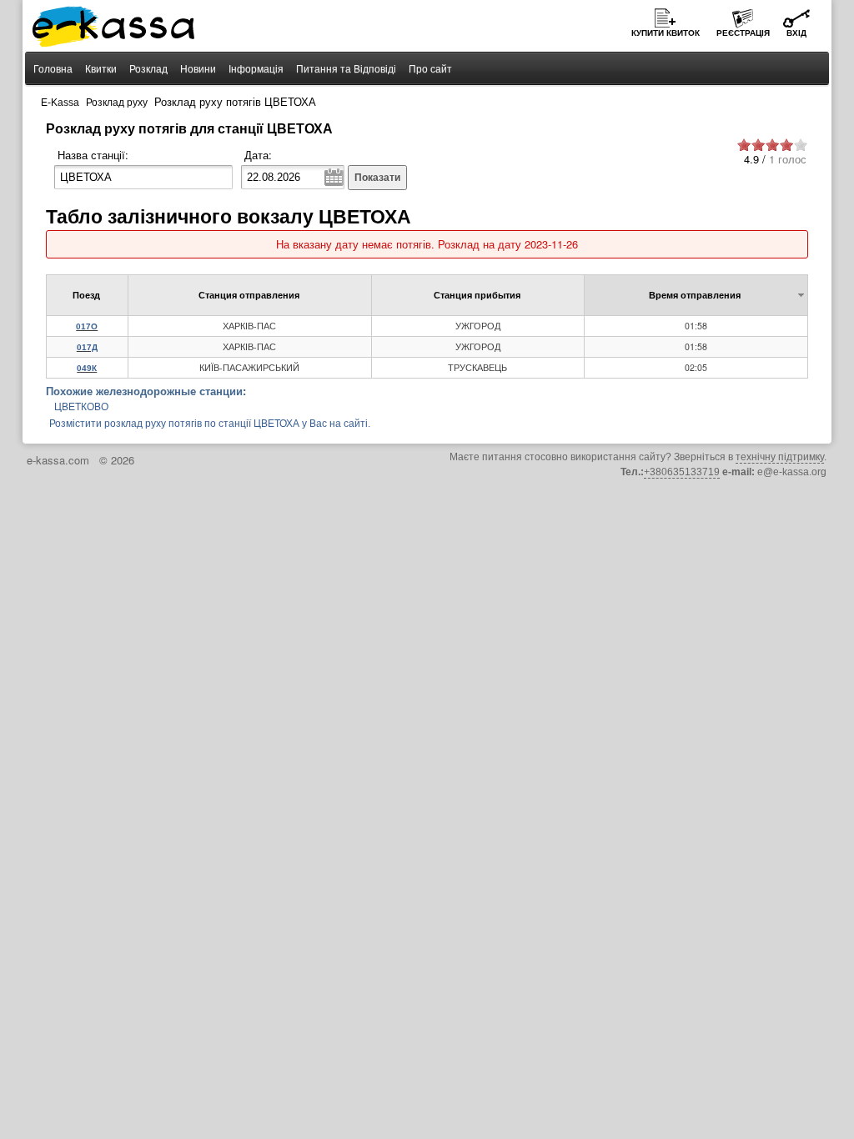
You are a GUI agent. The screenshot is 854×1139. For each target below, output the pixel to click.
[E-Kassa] (115, 28)
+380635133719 (682, 472)
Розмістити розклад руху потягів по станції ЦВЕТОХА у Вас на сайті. (209, 423)
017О (87, 326)
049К (87, 368)
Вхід (796, 33)
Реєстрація (743, 33)
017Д (87, 347)
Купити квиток (665, 33)
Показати (377, 177)
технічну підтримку (780, 457)
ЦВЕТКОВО (81, 407)
